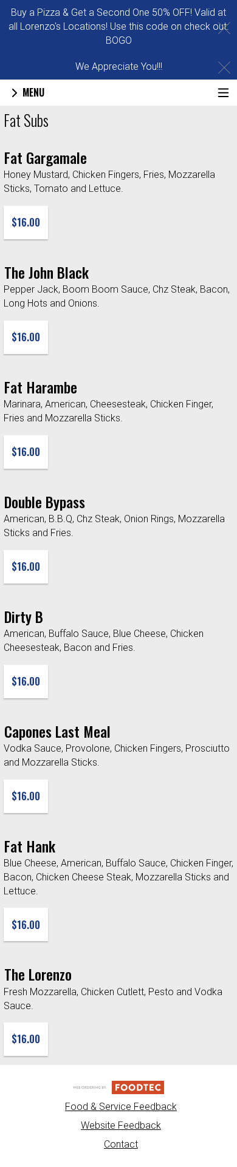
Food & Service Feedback (121, 1106)
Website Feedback (121, 1125)
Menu (32, 92)
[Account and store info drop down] (223, 93)
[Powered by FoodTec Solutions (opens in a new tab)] (118, 1086)
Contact (121, 1144)
